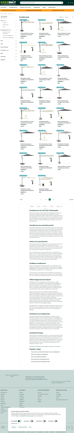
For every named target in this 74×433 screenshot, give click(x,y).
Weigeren (14, 427)
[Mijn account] (68, 3)
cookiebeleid (23, 415)
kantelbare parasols (46, 302)
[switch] (31, 421)
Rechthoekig (5, 24)
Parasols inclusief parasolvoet (52, 206)
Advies (2, 412)
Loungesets (21, 394)
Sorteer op (61, 17)
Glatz (30, 284)
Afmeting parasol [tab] (8, 30)
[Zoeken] (61, 2)
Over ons (40, 392)
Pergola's (21, 405)
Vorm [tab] (8, 20)
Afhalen (2, 396)
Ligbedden (21, 399)
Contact (2, 409)
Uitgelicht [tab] (3, 59)
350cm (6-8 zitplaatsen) (8, 35)
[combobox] (40, 2)
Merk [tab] (2, 53)
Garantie (2, 399)
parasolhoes (57, 317)
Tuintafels (21, 396)
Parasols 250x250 (59, 206)
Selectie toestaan (23, 427)
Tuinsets (21, 392)
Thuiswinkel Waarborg (5, 407)
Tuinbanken (21, 401)
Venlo (57, 397)
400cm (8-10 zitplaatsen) (8, 37)
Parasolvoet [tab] (8, 50)
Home (2, 13)
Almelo (57, 392)
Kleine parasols (46, 206)
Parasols (5, 13)
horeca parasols (43, 218)
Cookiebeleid (59, 382)
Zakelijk (39, 399)
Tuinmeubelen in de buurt (43, 394)
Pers (39, 397)
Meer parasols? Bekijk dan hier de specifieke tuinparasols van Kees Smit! (44, 346)
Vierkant (4, 22)
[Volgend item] (61, 206)
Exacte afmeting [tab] (4, 47)
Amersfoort (58, 394)
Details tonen (14, 423)
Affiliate (39, 401)
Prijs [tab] (2, 43)
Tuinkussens (22, 407)
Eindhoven (58, 396)
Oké (30, 427)
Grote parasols (39, 206)
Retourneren (3, 403)
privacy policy (30, 415)
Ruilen (2, 405)
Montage (3, 401)
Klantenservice (4, 392)
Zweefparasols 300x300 (32, 206)
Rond (4, 26)
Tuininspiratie (4, 410)
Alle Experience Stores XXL (62, 399)
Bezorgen (3, 394)
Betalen (2, 397)
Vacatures (40, 396)
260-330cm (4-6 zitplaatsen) (6, 32)
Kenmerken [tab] (3, 56)
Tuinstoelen (21, 397)
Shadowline (57, 283)
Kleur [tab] (2, 40)
